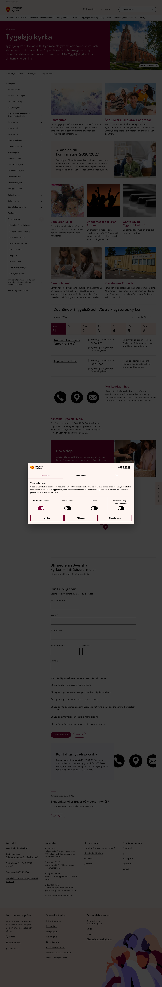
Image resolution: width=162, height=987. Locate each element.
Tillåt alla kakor (115, 518)
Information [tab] (81, 475)
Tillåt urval (81, 518)
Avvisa (47, 518)
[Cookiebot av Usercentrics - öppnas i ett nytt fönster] (121, 467)
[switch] (67, 508)
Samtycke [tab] (45, 475)
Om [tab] (116, 475)
